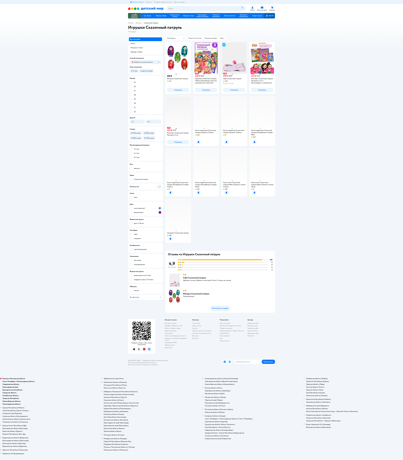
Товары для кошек (253, 323)
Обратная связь (170, 345)
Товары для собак (253, 328)
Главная (130, 23)
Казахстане (146, 365)
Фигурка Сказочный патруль (196, 293)
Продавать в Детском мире (173, 326)
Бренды (139, 23)
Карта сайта (168, 347)
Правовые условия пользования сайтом (155, 360)
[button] (269, 15)
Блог (221, 338)
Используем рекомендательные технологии (142, 362)
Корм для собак (252, 331)
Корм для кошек (252, 326)
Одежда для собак (253, 333)
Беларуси (155, 365)
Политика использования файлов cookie (175, 339)
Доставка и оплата (171, 323)
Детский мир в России (135, 365)
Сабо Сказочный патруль (194, 277)
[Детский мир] (145, 8)
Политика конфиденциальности (175, 336)
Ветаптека (250, 336)
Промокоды (169, 333)
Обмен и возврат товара (172, 328)
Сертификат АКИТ (171, 342)
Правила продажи (170, 331)
